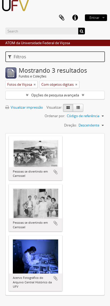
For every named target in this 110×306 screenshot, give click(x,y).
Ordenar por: (55, 115)
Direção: (70, 125)
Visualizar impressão (26, 107)
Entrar (94, 17)
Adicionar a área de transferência (55, 172)
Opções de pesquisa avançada (55, 95)
